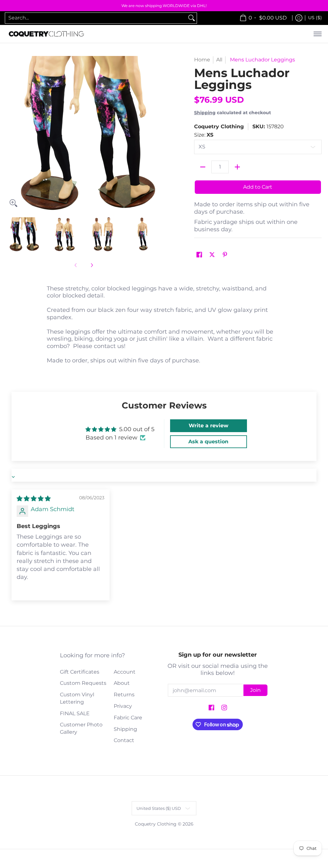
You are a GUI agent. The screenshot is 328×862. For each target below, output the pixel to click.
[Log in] (298, 18)
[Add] (237, 167)
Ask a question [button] (208, 442)
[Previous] (11, 133)
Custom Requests (83, 683)
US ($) (315, 17)
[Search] (191, 18)
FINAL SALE (75, 713)
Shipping (205, 112)
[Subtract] (202, 167)
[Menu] (317, 34)
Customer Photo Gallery (81, 728)
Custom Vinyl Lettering (77, 698)
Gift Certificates (79, 672)
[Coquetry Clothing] (46, 34)
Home (202, 60)
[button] (199, 255)
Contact (124, 740)
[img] (34, 498)
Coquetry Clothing (219, 126)
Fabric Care (128, 718)
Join (255, 690)
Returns (124, 695)
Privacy (123, 706)
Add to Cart (257, 187)
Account (124, 672)
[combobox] (95, 18)
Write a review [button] (208, 426)
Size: (203, 135)
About (122, 683)
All (219, 60)
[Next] (156, 133)
